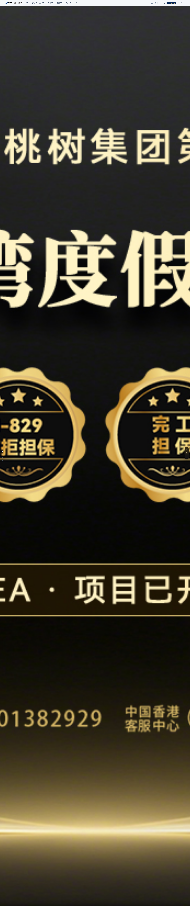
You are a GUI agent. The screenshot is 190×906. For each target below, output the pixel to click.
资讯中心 (77, 3)
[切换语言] (184, 3)
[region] (95, 456)
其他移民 (68, 3)
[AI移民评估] (187, 453)
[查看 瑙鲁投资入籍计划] (95, 456)
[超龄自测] (187, 456)
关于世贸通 (34, 3)
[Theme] (181, 3)
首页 (27, 3)
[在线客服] (187, 449)
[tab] (2, 451)
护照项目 (59, 3)
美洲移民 (41, 3)
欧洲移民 (50, 3)
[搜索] (178, 3)
